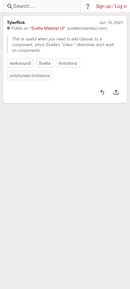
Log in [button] (121, 6)
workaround (20, 63)
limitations (68, 63)
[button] (88, 6)
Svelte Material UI (47, 28)
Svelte (44, 63)
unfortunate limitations (30, 75)
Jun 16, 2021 (111, 22)
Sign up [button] (103, 6)
